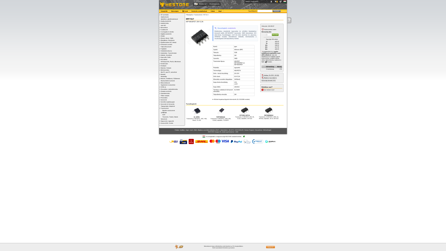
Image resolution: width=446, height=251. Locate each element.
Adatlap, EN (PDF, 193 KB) (271, 75)
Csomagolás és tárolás (167, 32)
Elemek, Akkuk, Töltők (167, 38)
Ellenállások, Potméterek (168, 40)
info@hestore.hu (214, 4)
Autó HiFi (163, 25)
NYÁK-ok (163, 87)
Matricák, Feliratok (166, 68)
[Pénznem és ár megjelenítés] (280, 1)
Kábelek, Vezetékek (166, 55)
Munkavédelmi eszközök (168, 80)
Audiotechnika (165, 23)
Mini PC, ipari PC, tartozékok (169, 72)
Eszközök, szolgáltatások (199, 11)
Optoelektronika (165, 93)
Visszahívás (258, 130)
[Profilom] (271, 1)
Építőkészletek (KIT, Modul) (168, 42)
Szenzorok (164, 100)
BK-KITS (231, 130)
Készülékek (164, 59)
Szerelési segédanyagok (168, 102)
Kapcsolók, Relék (166, 57)
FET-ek (164, 112)
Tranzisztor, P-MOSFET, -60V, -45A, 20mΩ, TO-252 (196, 118)
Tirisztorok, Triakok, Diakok (170, 117)
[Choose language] (285, 1)
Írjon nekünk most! (269, 90)
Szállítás (182, 130)
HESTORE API (239, 130)
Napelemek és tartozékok (168, 85)
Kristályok (163, 65)
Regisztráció (254, 1)
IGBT (163, 114)
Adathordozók (165, 17)
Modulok (163, 74)
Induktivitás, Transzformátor (169, 53)
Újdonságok (175, 11)
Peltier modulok (165, 95)
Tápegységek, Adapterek (168, 106)
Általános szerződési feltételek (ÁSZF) (208, 130)
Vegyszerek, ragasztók (167, 121)
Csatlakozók (164, 29)
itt (229, 247)
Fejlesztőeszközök (166, 46)
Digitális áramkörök (166, 34)
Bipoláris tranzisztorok (168, 110)
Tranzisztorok (165, 108)
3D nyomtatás (165, 14)
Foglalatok (164, 49)
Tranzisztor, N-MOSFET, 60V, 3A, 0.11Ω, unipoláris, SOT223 (244, 117)
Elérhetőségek (267, 130)
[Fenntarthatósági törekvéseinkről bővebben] (244, 136)
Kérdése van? (203, 4)
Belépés (248, 1)
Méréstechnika (165, 70)
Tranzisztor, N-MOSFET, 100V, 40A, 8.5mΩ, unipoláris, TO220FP (220, 118)
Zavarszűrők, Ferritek (167, 123)
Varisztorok (164, 119)
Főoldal (177, 130)
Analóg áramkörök (166, 21)
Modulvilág (164, 76)
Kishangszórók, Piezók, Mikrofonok (171, 61)
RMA (195, 130)
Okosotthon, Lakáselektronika (169, 89)
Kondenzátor (164, 63)
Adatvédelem (224, 130)
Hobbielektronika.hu (166, 51)
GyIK (191, 130)
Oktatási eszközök (166, 91)
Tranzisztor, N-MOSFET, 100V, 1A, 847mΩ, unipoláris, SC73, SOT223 (269, 117)
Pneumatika (164, 97)
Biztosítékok (164, 27)
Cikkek (213, 11)
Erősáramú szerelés (166, 44)
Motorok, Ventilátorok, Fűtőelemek (170, 78)
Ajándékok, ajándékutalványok (169, 19)
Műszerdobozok (165, 83)
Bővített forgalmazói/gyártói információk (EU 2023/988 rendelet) (232, 99)
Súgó (220, 11)
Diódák (163, 36)
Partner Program (249, 130)
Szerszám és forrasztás (167, 104)
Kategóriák (164, 11)
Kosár (186, 11)
